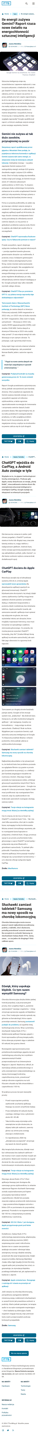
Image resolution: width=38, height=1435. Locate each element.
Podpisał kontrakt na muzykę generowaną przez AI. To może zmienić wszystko (18, 377)
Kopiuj (32, 441)
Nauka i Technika (19, 457)
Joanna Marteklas (15, 44)
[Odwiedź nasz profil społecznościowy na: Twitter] (8, 1430)
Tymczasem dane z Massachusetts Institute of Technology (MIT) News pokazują (16, 306)
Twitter (7, 441)
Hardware (6, 1386)
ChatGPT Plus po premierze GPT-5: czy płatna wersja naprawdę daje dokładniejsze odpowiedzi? (18, 294)
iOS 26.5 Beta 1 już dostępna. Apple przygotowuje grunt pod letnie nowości (18, 1225)
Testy (23, 1390)
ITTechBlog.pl (12, 1423)
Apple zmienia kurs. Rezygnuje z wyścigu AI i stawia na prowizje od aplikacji (18, 1283)
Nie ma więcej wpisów (19, 1353)
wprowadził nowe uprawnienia (14, 584)
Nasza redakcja (8, 1404)
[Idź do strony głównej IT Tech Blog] (19, 1361)
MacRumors (13, 868)
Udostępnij (18, 436)
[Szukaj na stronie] (33, 3)
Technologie (26, 1386)
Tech (15, 14)
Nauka (23, 1394)
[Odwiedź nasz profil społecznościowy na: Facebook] (3, 1430)
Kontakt (5, 1408)
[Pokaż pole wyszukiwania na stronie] (26, 3)
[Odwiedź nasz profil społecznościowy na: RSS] (13, 1430)
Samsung (12, 1325)
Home (7, 14)
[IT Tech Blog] (6, 3)
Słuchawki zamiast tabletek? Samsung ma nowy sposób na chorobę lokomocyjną (18, 752)
